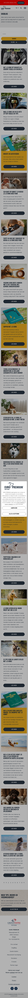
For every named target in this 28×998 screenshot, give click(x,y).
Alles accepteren (14, 514)
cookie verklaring (20, 502)
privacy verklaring (9, 504)
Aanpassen (14, 508)
